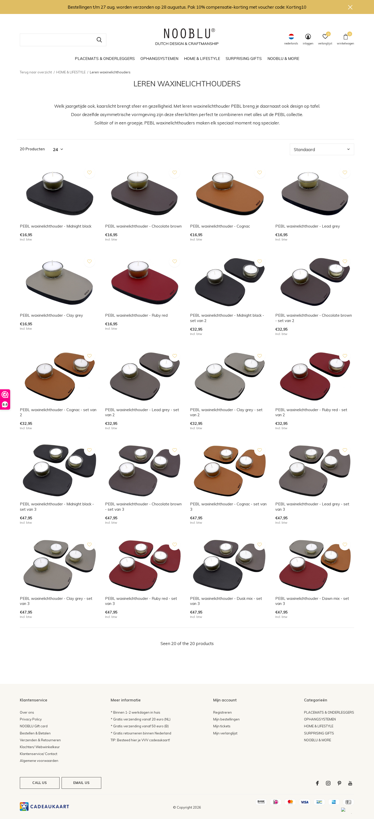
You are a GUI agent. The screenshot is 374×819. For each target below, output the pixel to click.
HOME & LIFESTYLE (202, 58)
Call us (39, 783)
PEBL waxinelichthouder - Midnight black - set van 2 (227, 318)
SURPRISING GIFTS (244, 58)
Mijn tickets (222, 726)
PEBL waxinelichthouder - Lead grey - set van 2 (142, 412)
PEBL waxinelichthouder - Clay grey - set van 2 (226, 412)
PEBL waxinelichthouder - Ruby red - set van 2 (311, 412)
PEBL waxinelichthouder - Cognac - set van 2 (58, 412)
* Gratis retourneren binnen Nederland (141, 733)
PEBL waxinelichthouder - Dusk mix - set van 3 (226, 601)
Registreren (222, 712)
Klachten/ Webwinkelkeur (40, 747)
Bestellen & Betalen (35, 733)
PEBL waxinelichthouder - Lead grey (307, 226)
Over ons (27, 712)
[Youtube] (350, 783)
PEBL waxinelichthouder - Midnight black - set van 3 (57, 507)
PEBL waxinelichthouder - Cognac (220, 226)
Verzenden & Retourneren (40, 740)
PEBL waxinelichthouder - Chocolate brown (143, 226)
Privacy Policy (31, 719)
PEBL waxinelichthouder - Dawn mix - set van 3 (312, 601)
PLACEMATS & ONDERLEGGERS (105, 58)
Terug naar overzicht (36, 72)
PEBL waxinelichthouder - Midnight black (55, 226)
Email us (81, 783)
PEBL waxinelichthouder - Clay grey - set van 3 (56, 601)
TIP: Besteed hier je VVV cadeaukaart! (140, 740)
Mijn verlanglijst (225, 733)
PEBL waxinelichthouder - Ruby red (136, 315)
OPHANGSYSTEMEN (159, 58)
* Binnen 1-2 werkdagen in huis (135, 712)
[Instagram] (328, 783)
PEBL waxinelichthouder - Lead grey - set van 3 (312, 507)
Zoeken (99, 40)
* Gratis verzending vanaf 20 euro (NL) (140, 719)
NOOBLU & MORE (283, 58)
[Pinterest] (339, 783)
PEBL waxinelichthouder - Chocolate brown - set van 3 (143, 507)
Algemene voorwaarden (39, 761)
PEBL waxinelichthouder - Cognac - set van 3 (228, 507)
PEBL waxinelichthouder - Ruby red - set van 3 (141, 601)
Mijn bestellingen (226, 719)
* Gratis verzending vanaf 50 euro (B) (140, 726)
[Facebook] (317, 783)
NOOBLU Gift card (34, 726)
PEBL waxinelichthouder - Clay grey (51, 315)
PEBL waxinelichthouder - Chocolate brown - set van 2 (313, 318)
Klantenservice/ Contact (38, 754)
